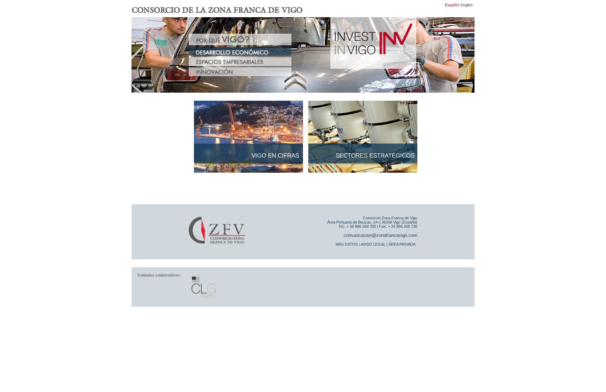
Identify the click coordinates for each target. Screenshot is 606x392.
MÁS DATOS (347, 244)
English (466, 5)
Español (452, 5)
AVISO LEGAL (373, 244)
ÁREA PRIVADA (402, 244)
